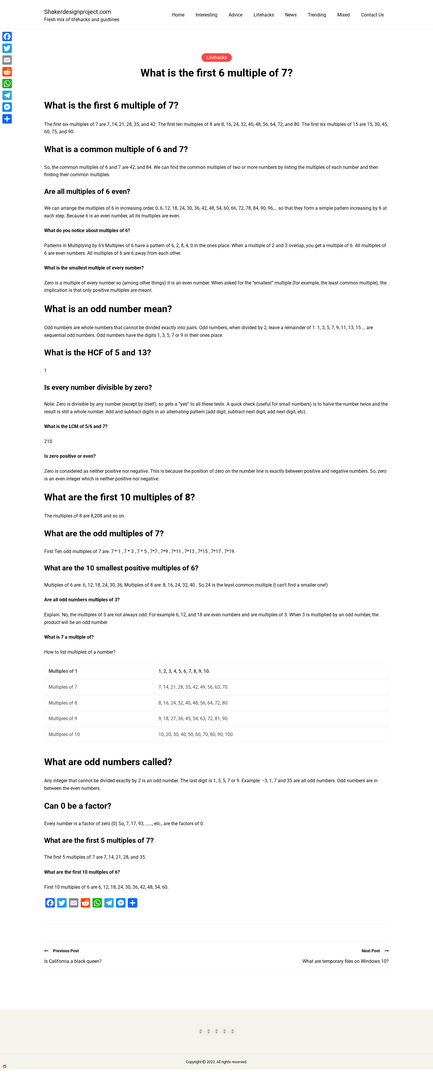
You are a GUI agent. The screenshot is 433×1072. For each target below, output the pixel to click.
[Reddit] (7, 72)
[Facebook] (7, 36)
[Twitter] (7, 48)
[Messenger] (7, 107)
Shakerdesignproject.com (77, 11)
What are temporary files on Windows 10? (346, 961)
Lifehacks (264, 15)
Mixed (343, 15)
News (291, 15)
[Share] (7, 119)
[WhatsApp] (7, 83)
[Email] (7, 60)
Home (178, 15)
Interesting (206, 15)
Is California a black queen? (73, 961)
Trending (317, 15)
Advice (235, 15)
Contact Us (372, 15)
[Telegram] (7, 95)
